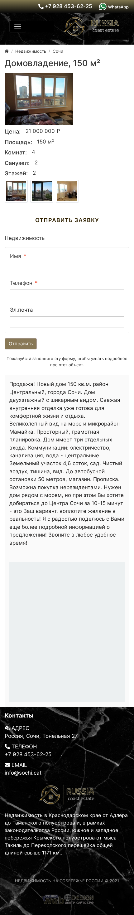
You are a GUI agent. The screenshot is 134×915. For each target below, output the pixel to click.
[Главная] (7, 51)
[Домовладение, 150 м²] (39, 99)
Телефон (21, 283)
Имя (15, 256)
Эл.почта (21, 310)
